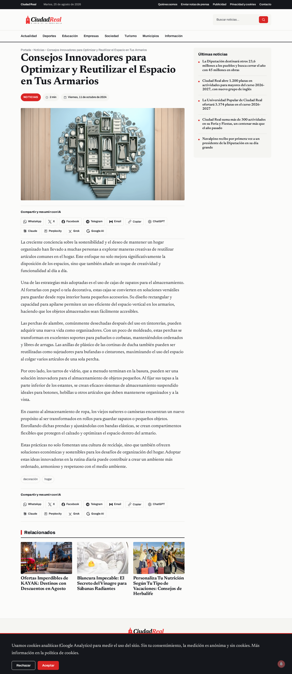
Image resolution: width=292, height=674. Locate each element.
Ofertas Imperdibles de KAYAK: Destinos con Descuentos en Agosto (44, 583)
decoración (30, 479)
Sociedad (112, 36)
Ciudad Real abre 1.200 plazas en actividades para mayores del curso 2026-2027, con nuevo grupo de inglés (233, 85)
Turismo (131, 36)
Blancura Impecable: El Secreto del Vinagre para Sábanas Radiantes (102, 583)
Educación (70, 36)
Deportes (49, 36)
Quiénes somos (167, 4)
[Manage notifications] (281, 664)
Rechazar (23, 665)
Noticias (39, 50)
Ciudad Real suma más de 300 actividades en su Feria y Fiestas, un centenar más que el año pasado (234, 124)
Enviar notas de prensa (195, 4)
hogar (48, 479)
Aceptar (48, 665)
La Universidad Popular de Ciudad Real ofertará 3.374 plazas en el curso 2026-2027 (232, 104)
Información (173, 36)
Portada (26, 50)
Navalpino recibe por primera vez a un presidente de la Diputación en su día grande (231, 143)
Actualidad (29, 36)
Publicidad (219, 4)
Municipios (151, 36)
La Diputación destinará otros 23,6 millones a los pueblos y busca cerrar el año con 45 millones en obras (234, 66)
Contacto (265, 4)
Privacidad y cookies (243, 4)
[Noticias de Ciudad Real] (43, 19)
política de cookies (61, 653)
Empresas (91, 36)
